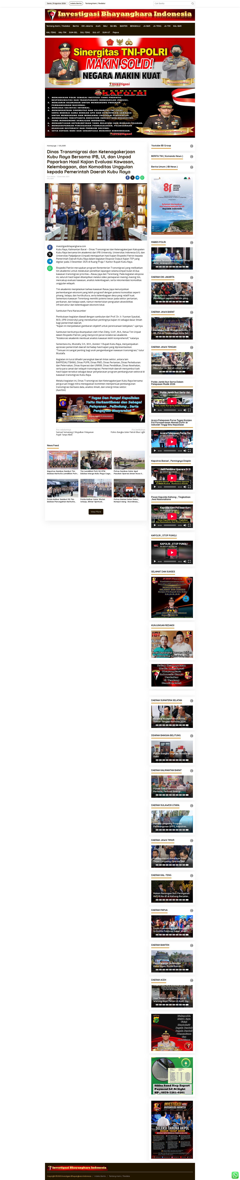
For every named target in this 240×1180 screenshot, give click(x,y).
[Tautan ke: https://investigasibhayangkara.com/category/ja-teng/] (191, 347)
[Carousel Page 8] (180, 266)
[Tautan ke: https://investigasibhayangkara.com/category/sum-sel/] (191, 692)
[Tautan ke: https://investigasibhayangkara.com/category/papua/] (191, 902)
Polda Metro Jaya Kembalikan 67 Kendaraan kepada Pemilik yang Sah (171, 297)
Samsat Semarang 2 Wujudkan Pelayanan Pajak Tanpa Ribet (75, 432)
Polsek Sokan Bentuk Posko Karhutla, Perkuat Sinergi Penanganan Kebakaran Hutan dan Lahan (172, 782)
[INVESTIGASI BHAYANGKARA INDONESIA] (120, 14)
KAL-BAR (50, 179)
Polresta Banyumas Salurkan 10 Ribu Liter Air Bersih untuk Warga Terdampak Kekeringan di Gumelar (172, 367)
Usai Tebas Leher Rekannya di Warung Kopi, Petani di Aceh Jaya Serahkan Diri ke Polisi (171, 992)
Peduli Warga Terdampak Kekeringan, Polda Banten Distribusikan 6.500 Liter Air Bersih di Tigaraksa (172, 957)
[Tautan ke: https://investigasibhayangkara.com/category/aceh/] (191, 972)
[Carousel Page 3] (163, 266)
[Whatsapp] (142, 178)
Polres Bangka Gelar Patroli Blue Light (128, 430)
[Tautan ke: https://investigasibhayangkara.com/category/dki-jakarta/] (191, 277)
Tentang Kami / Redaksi (119, 1173)
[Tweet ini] (132, 178)
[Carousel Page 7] (177, 266)
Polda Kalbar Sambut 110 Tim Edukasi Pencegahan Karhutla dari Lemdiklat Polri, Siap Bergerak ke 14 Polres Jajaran (61, 500)
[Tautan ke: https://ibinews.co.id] (191, 167)
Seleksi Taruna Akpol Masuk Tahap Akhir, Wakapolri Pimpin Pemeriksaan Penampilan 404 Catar (171, 262)
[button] (192, 3)
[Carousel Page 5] (170, 266)
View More (96, 511)
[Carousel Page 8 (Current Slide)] (183, 371)
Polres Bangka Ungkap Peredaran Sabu (171, 747)
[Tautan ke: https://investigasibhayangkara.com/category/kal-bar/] (191, 762)
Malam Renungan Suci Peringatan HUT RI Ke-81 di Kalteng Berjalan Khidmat (171, 887)
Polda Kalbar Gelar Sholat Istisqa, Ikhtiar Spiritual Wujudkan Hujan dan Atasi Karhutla (92, 500)
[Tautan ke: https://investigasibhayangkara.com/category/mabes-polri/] (191, 242)
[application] (172, 401)
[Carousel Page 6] (173, 266)
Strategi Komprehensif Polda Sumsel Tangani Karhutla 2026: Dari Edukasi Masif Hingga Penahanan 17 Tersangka (169, 712)
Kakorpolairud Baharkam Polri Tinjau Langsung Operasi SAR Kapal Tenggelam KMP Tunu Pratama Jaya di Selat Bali (169, 852)
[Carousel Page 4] (167, 266)
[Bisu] (184, 410)
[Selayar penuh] (189, 410)
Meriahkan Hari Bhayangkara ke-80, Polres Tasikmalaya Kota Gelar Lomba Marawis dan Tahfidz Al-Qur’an (172, 332)
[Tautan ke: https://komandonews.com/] (191, 156)
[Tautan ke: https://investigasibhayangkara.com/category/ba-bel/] (191, 727)
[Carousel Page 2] (160, 266)
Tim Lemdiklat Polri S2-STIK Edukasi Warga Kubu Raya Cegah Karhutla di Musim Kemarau (95, 472)
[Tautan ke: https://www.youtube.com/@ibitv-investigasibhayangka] (191, 146)
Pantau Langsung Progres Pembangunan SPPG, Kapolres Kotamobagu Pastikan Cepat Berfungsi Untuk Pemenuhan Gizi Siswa (170, 817)
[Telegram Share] (137, 178)
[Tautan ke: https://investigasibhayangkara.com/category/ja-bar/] (191, 312)
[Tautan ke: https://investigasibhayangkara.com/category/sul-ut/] (191, 797)
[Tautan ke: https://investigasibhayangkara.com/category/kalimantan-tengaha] (191, 867)
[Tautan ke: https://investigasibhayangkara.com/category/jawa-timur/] (191, 832)
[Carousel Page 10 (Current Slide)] (187, 266)
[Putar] (154, 410)
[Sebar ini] (128, 178)
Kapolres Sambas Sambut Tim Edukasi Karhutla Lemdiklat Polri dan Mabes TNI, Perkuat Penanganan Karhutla (62, 472)
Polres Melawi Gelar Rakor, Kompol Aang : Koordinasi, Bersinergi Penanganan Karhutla (129, 500)
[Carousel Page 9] (183, 266)
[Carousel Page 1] (157, 266)
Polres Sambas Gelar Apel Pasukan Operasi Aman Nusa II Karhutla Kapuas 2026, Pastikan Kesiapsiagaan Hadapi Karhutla (128, 472)
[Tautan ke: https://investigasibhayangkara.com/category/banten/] (191, 937)
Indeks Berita (100, 1173)
